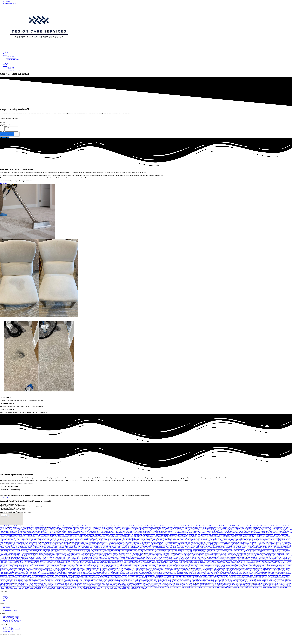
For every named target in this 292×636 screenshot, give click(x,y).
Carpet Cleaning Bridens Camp (123, 534)
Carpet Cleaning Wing (277, 586)
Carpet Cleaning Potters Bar (17, 571)
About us (5, 53)
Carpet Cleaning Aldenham (144, 525)
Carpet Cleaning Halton (123, 550)
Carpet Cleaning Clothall (202, 539)
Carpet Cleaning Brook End (162, 534)
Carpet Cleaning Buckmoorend (65, 535)
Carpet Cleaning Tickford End (237, 579)
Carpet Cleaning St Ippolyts (27, 576)
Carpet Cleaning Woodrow (201, 587)
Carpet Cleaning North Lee (120, 566)
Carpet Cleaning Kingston (163, 555)
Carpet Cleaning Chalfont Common (196, 536)
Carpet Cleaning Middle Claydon (22, 564)
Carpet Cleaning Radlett (203, 571)
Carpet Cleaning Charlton (19, 538)
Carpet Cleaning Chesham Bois (176, 538)
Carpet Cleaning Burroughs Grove (136, 535)
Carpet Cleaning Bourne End (19, 532)
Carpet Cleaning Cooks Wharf (174, 540)
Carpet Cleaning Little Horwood (24, 560)
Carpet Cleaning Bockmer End (207, 531)
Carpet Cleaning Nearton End (136, 565)
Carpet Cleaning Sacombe (214, 572)
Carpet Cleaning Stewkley (243, 576)
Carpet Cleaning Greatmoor (253, 549)
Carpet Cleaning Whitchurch (69, 586)
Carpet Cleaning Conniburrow (159, 540)
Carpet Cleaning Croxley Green (48, 542)
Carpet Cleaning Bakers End (65, 528)
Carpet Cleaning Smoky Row (135, 575)
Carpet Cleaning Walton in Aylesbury (261, 581)
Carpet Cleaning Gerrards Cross (72, 547)
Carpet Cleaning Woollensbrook (216, 587)
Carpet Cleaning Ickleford (221, 554)
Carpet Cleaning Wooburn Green (90, 587)
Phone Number (4, 124)
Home (4, 51)
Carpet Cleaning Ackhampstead (24, 525)
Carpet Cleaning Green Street (7, 550)
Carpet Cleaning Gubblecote (80, 550)
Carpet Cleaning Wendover (46, 584)
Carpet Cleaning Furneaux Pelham (267, 546)
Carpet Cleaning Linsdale (105, 558)
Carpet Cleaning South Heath (176, 575)
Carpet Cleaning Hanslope (195, 550)
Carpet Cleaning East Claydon (253, 543)
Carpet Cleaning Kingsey (151, 555)
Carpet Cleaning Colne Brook (100, 540)
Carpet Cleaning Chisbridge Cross (28, 539)
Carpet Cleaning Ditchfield (23, 543)
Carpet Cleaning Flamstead (92, 546)
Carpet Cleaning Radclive (191, 571)
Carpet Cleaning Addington (53, 525)
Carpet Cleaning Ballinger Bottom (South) (159, 528)
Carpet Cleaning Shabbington (118, 573)
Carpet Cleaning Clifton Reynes (188, 539)
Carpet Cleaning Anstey (267, 525)
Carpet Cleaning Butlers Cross (195, 535)
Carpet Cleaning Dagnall (131, 542)
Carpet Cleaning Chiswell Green (45, 539)
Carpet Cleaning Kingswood (177, 555)
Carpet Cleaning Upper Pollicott (14, 581)
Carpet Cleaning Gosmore (154, 547)
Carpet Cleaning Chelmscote (101, 538)
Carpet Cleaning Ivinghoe (270, 554)
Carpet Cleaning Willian (175, 586)
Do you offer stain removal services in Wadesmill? (13, 509)
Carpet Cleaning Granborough (168, 547)
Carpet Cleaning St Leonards (42, 576)
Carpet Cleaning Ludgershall (16, 562)
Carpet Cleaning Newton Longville (47, 566)
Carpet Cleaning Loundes (116, 561)
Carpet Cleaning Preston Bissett (74, 571)
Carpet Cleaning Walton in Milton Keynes (281, 581)
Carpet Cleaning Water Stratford (104, 583)
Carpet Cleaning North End (106, 566)
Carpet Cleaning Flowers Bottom (136, 546)
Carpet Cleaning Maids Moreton (61, 562)
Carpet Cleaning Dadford (118, 542)
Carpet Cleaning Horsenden (283, 553)
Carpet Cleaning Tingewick (251, 579)
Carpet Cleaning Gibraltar (87, 547)
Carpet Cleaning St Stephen (73, 576)
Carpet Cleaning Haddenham (94, 550)
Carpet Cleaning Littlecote (244, 560)
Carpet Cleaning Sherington (256, 573)
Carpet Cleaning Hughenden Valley (97, 554)
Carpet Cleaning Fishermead (61, 546)
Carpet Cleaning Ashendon (27, 527)
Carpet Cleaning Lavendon (99, 557)
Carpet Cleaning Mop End (248, 564)
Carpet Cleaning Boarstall (193, 531)
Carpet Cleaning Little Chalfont (185, 558)
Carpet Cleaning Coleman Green (45, 540)
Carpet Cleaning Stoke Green (33, 577)
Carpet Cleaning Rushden (201, 572)
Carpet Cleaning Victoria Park (103, 581)
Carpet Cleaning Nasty (123, 565)
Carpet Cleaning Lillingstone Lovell (89, 558)
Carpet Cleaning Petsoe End (98, 569)
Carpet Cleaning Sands (19, 573)
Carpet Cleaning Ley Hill (44, 558)
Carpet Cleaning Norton (232, 566)
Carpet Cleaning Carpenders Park (102, 536)
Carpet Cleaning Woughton (48, 588)
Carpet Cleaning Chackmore (180, 536)
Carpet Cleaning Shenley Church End (193, 573)
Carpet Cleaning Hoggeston (124, 553)
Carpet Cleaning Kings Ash (105, 555)
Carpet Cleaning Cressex (267, 540)
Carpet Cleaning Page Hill (248, 568)
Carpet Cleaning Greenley (35, 550)
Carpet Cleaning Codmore (228, 539)
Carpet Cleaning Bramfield (281, 532)
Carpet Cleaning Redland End (281, 571)
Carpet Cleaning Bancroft (194, 528)
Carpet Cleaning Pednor (11, 569)
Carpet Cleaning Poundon (31, 571)
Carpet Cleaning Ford (149, 546)
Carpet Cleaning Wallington (158, 581)
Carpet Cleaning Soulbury (149, 575)
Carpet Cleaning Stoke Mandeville (66, 577)
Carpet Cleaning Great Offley (177, 549)
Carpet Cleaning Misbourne (129, 564)
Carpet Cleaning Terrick (11, 579)
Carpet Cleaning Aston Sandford (210, 527)
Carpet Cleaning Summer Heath (186, 577)
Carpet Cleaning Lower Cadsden (177, 561)
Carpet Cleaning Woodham (187, 587)
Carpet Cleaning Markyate (120, 562)
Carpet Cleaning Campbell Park (85, 536)
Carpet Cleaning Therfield (154, 579)
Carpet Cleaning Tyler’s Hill (214, 580)
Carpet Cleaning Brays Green (49, 534)
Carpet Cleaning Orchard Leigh (172, 568)
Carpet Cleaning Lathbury (74, 557)
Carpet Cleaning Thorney (196, 579)
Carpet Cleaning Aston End (180, 527)
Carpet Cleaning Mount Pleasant (275, 564)
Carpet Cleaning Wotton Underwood (33, 588)
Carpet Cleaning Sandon (283, 572)
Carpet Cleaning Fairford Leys (183, 545)
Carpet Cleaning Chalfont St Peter (247, 536)
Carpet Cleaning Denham (238, 542)
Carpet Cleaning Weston (204, 584)
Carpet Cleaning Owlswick (210, 568)
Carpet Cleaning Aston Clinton (165, 527)
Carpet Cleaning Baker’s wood (80, 528)
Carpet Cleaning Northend (206, 566)
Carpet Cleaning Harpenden (249, 550)
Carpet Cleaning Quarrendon (162, 571)
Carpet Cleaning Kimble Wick (78, 555)
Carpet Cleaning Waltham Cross (216, 581)
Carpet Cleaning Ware (19, 583)
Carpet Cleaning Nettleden (197, 565)
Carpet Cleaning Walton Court (244, 581)
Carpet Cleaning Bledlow (107, 531)
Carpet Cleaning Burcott (109, 535)
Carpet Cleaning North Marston (135, 566)
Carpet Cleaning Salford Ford (256, 572)
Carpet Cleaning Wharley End (282, 584)
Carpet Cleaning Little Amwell (119, 558)
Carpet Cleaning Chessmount (221, 538)
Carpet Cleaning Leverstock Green (29, 558)
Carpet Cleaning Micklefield (278, 562)
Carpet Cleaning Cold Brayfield (257, 539)
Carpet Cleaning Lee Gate (201, 557)
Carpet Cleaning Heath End (68, 551)
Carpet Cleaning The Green (115, 579)
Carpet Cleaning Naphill (26, 565)
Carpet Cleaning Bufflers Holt (80, 535)
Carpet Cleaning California (29, 536)
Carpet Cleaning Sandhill (270, 572)
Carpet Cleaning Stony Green (123, 577)
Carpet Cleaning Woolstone (247, 587)
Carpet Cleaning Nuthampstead (259, 566)
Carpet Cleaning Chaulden (59, 538)
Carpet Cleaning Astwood (238, 527)
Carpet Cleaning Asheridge (40, 527)
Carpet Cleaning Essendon (141, 545)
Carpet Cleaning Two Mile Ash (170, 580)
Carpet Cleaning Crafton (242, 540)
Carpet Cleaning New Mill (241, 565)
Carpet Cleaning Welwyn (15, 584)
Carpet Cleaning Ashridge (82, 527)
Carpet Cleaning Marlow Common (164, 562)
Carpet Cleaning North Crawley (77, 566)
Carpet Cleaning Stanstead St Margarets (153, 576)
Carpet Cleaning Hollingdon (152, 553)
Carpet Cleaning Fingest (48, 546)
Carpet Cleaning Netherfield (183, 565)
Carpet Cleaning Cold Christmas (273, 539)
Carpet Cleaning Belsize (227, 530)
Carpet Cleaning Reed (5, 572)
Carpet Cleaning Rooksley (118, 572)
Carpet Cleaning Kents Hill (63, 555)
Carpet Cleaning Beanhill (161, 530)
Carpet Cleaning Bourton (33, 532)
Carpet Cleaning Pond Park (277, 569)
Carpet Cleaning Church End (143, 539)
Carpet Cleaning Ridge (48, 572)
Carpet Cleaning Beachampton (58, 530)
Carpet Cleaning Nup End (245, 566)
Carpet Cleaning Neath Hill (150, 565)
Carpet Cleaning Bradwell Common (236, 532)
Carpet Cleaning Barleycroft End (263, 528)
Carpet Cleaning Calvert (42, 536)
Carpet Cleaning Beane (148, 530)
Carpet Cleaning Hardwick (222, 550)
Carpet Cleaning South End (162, 575)
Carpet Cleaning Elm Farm (73, 545)
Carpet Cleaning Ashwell (95, 527)
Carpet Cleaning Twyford (185, 580)
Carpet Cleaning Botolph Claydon (278, 531)
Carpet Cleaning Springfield (274, 575)
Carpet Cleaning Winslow (11, 587)
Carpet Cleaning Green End (267, 549)
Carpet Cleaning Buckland (15, 535)
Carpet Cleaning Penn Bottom (69, 569)
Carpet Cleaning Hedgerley (82, 551)
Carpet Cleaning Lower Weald (257, 561)
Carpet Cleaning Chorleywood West (127, 539)
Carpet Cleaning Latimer (86, 557)
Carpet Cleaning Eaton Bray (16, 545)
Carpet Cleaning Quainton (148, 571)
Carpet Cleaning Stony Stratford (139, 577)
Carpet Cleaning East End (268, 543)
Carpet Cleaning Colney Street (131, 540)
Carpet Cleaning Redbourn (267, 571)
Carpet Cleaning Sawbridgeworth (76, 573)
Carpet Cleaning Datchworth (186, 542)
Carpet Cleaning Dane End (143, 542)
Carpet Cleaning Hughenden (81, 554)
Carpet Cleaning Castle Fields (117, 536)
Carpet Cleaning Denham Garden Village (255, 542)
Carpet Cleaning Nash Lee (96, 565)
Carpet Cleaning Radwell (229, 571)
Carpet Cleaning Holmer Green (214, 553)
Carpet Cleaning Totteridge (15, 580)
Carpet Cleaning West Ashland (77, 584)
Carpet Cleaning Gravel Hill (201, 547)
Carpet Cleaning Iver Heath (256, 554)
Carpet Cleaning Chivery (59, 539)
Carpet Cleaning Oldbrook (145, 568)
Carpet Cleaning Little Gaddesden (249, 558)
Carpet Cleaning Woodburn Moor (156, 587)
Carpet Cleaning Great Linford (114, 549)
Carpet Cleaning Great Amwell (229, 547)
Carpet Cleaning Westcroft (164, 584)
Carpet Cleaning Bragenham (268, 532)
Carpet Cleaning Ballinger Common (178, 528)
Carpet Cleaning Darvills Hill (172, 542)
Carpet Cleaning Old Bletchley (36, 568)
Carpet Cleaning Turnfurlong (114, 580)
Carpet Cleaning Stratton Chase (154, 577)
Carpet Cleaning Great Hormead (50, 549)
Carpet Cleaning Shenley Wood (226, 573)
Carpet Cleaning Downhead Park (79, 543)
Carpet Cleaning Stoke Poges (82, 577)
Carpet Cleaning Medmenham (250, 562)
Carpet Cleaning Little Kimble (39, 560)
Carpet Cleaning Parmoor (275, 568)
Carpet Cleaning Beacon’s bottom (103, 530)
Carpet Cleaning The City (86, 579)
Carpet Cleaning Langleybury (60, 557)
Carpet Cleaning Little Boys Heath (153, 558)
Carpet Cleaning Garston (17, 547)
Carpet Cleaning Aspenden (120, 527)
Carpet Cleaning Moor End (220, 564)
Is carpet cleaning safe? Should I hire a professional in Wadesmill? (17, 512)
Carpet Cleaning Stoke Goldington (17, 577)
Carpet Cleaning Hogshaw (138, 553)
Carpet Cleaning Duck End (142, 543)
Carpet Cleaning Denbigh (225, 542)
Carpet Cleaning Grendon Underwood (51, 550)
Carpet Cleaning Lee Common (186, 557)
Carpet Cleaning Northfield (219, 566)
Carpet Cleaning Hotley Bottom (51, 554)
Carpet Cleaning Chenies (115, 538)
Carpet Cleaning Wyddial (116, 588)
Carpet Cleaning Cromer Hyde (281, 540)
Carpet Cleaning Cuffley (105, 542)
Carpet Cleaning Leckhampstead (144, 557)
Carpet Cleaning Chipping (13, 539)
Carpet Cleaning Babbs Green (50, 528)
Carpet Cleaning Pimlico (170, 569)
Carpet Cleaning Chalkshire (262, 536)
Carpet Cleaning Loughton (103, 561)
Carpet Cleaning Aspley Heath (134, 527)
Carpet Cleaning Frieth (201, 546)
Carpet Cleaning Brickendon (79, 534)
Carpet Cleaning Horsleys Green (8, 554)
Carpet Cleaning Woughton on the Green (66, 588)
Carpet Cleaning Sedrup (90, 573)
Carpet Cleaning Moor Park (234, 564)
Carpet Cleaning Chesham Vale (192, 538)
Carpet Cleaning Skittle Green (80, 575)
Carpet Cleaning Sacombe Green (229, 572)
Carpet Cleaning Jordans (24, 555)
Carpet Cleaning (10, 56)
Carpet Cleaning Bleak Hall (93, 531)
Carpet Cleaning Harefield (236, 550)
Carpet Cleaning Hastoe (275, 550)
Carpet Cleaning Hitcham (84, 553)
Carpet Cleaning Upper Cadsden (272, 580)
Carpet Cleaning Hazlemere (54, 551)
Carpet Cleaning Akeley (92, 525)
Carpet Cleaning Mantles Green (91, 562)
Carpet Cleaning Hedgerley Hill (130, 551)
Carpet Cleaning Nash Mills (110, 565)
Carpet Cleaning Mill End (81, 564)
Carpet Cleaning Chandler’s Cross (278, 536)
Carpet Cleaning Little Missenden (147, 560)
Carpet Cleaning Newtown (62, 566)
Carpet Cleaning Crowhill (20, 542)
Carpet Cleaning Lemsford (214, 557)
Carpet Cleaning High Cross (243, 551)
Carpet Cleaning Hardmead (209, 550)
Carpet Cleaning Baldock (94, 528)
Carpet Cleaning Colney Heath (115, 540)
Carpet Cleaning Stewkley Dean (258, 576)
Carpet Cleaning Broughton (193, 534)
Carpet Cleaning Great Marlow (129, 549)
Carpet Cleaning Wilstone (202, 586)
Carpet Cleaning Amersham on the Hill (224, 525)
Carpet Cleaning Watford (173, 583)
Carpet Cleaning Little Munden (163, 560)
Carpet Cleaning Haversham (11, 551)
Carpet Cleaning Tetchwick (36, 579)
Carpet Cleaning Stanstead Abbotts (135, 576)
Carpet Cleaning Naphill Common (41, 565)
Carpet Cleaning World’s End (262, 587)
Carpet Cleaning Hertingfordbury (215, 551)
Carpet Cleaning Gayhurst (42, 547)
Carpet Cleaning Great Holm (35, 549)
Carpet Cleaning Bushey (166, 535)
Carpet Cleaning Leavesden (129, 557)
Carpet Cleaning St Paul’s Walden (58, 576)
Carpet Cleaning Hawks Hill (25, 551)
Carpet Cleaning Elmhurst (86, 545)
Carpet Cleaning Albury (104, 525)
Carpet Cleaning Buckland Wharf (49, 535)
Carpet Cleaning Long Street (46, 561)
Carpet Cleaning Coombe (189, 540)
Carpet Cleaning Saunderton (44, 573)
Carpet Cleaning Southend (235, 575)
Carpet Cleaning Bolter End (222, 531)
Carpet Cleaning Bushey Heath (179, 535)
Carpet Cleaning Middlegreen (53, 564)
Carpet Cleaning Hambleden (150, 550)
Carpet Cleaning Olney (158, 568)
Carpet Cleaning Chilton (276, 538)
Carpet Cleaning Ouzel (185, 568)
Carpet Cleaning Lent (241, 557)
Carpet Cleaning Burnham (121, 535)
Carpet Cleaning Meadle (236, 562)
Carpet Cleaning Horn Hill (269, 553)
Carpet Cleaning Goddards (127, 547)
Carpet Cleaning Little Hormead (7, 560)
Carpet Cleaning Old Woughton (131, 568)
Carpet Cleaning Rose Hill (131, 572)
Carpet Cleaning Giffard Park (101, 547)
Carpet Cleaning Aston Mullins (194, 527)
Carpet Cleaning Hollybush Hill (199, 553)
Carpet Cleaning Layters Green (114, 557)
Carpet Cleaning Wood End (105, 587)
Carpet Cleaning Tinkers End (266, 579)
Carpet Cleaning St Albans (14, 576)
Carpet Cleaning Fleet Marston (119, 546)
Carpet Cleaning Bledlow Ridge (142, 531)
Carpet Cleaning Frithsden (227, 546)
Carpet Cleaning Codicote (215, 539)
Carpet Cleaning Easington (223, 543)
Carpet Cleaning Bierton (34, 531)
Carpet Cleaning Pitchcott (233, 569)
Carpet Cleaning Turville (127, 580)
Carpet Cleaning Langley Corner (44, 557)
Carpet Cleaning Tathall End (259, 577)
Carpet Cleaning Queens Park (177, 571)
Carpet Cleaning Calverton (70, 536)
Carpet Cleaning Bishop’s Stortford (49, 531)
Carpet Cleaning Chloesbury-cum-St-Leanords (77, 539)
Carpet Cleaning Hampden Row (165, 550)
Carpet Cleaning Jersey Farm (10, 555)
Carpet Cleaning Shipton (269, 573)
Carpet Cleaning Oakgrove (274, 566)
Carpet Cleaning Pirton (194, 569)
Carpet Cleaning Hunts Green (155, 554)
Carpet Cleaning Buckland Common (31, 535)
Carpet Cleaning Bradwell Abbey (219, 532)
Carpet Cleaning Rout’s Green (146, 572)
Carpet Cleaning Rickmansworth (35, 572)
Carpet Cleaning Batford (17, 530)
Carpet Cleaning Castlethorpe (146, 536)
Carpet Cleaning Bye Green (209, 535)
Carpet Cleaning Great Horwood (67, 549)
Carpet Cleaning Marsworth (223, 562)
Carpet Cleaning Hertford (184, 551)
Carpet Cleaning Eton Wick (155, 545)
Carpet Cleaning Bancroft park (208, 528)
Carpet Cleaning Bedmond (187, 530)
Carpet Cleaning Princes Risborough (105, 571)
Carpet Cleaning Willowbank (189, 586)
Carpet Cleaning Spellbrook (260, 575)
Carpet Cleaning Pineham (182, 569)
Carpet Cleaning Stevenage (230, 576)
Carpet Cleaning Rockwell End (90, 572)
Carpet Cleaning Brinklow (149, 534)
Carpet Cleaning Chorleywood (110, 539)
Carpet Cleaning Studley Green (170, 577)
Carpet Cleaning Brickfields (108, 534)
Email (1, 122)
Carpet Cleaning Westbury (138, 584)
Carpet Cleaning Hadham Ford (109, 550)
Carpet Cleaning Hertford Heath (199, 551)
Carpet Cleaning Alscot (157, 525)
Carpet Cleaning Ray (255, 571)
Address (2, 125)
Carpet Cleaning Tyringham (228, 580)
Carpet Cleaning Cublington (77, 542)
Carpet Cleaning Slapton (94, 575)
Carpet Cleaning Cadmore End (250, 535)
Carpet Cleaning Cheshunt (206, 538)
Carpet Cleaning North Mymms (151, 566)
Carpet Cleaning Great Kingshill (98, 549)
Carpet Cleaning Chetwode (234, 538)
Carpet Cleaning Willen (163, 586)
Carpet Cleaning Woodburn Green (139, 587)
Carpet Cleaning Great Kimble (82, 549)
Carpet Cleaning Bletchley (157, 531)
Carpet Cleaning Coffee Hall (242, 539)
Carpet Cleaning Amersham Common (186, 525)
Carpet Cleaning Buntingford (95, 535)
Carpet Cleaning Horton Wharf (35, 554)
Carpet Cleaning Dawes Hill (200, 542)
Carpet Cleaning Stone (110, 577)
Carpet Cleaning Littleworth (258, 560)
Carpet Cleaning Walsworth (187, 581)
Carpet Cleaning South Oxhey (207, 575)
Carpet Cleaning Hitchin (97, 553)
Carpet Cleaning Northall (165, 566)
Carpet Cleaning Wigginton (150, 586)
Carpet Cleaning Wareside (31, 583)
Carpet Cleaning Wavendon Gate (218, 583)
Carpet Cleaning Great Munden (162, 549)
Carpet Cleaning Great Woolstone (207, 549)
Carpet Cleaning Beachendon (73, 530)
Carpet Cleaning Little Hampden (281, 558)
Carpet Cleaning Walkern (145, 581)
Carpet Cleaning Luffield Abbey (31, 562)
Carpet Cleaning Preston (60, 571)
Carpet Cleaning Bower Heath (107, 532)
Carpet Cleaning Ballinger (125, 528)
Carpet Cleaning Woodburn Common (121, 587)
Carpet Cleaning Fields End (22, 546)
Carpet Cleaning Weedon (232, 583)
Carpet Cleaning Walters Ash (201, 581)
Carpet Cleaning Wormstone (16, 588)
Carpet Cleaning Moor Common (205, 564)
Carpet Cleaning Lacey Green (254, 555)
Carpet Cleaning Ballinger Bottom (140, 528)
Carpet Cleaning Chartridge (45, 538)
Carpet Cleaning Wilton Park (232, 586)
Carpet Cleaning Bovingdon (59, 532)
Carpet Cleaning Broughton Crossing (209, 534)
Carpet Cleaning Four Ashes (188, 546)
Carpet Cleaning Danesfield (157, 542)
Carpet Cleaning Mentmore (264, 562)
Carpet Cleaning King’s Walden (136, 555)
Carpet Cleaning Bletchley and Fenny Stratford (175, 531)
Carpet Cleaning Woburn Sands (25, 587)
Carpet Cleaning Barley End (248, 528)
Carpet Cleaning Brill (137, 534)
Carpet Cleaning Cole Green (30, 540)
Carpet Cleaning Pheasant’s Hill (126, 569)
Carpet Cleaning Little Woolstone (212, 560)
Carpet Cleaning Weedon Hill (246, 583)
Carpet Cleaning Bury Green (152, 535)
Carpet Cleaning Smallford (120, 575)
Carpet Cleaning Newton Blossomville (13, 566)
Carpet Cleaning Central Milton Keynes (163, 536)
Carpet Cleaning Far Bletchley (198, 545)
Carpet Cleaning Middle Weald (38, 564)
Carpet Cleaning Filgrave (36, 546)
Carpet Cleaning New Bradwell (211, 565)
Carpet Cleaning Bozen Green (162, 532)
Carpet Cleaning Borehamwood (249, 531)
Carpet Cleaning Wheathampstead (8, 586)
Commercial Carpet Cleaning (13, 59)
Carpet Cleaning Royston (174, 572)
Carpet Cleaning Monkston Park (189, 564)
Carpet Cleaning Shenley (159, 573)
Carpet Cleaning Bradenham (177, 532)
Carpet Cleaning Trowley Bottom (98, 580)
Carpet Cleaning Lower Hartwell (207, 561)
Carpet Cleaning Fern (10, 546)
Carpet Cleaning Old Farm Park (52, 568)
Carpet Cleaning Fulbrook (240, 546)
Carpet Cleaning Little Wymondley (229, 560)
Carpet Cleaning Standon (102, 576)
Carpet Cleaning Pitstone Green (248, 569)
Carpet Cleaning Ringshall (75, 572)
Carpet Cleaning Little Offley (178, 560)
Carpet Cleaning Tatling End (274, 577)
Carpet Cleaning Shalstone (132, 573)
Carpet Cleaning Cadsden (265, 535)
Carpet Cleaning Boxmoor (135, 532)
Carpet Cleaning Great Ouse (192, 549)
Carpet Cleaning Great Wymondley (224, 549)
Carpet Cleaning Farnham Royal (247, 545)
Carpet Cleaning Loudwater (89, 561)
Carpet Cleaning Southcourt (221, 575)
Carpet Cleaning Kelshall (36, 555)
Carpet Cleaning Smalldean (107, 575)
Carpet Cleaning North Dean (92, 566)
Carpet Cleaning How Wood (67, 554)
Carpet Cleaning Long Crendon (15, 561)
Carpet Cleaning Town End (43, 580)
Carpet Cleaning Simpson (38, 575)
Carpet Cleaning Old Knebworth (99, 568)
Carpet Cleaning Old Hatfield (84, 568)
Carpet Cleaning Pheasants (112, 569)
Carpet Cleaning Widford (109, 586)
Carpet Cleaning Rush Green (187, 572)
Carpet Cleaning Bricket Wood (94, 534)
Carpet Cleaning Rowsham (160, 572)
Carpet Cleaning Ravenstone (242, 571)
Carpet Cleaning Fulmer (252, 546)
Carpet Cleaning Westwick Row (253, 584)
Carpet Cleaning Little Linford (70, 560)
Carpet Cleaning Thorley (167, 579)
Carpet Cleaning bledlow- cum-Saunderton (123, 531)
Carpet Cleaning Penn (56, 569)
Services (5, 55)
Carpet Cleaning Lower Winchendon (274, 561)
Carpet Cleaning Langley (30, 557)
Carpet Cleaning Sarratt (30, 573)
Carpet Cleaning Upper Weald (29, 581)
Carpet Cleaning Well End (276, 583)
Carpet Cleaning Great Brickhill (245, 547)
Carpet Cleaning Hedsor (144, 551)
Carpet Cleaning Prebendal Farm (45, 571)
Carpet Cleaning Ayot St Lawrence (19, 528)
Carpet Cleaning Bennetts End (269, 530)
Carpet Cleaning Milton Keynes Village (113, 564)
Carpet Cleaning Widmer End (123, 586)
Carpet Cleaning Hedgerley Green (114, 551)
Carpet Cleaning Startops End (199, 576)
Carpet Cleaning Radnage (216, 571)
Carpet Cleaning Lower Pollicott (241, 561)
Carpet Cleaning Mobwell (143, 564)
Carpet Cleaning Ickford (209, 554)
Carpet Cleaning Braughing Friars (33, 534)
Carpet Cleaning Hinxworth (71, 553)
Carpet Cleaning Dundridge (169, 543)
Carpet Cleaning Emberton (111, 545)
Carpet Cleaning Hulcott (112, 554)
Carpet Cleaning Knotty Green (224, 555)
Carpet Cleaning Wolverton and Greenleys (58, 587)
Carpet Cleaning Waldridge (132, 581)
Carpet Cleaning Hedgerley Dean (97, 551)
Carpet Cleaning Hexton (230, 551)
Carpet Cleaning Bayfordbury (43, 530)
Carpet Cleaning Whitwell (96, 586)
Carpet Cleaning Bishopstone (65, 531)
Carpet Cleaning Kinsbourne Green (193, 555)
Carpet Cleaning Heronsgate (171, 551)
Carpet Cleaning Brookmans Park (178, 534)
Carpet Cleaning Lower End (192, 561)
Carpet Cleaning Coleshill (60, 540)
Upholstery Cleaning (11, 58)
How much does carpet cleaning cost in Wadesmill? (13, 508)
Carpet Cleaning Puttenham (135, 571)
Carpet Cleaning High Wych (257, 551)
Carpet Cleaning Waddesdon (118, 581)
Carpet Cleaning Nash (84, 565)
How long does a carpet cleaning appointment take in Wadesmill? (17, 511)
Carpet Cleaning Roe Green (105, 572)
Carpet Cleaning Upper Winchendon (46, 581)
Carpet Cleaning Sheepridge (145, 573)
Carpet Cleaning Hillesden (28, 553)
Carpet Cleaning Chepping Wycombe (131, 538)
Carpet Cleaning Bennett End (254, 530)
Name (1, 121)
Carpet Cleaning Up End (241, 580)
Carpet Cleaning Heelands (157, 551)
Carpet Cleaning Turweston (156, 580)
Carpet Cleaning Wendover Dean (62, 584)
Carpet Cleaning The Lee (142, 579)
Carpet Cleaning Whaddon (268, 584)
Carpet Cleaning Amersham (169, 525)
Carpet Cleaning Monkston (174, 564)
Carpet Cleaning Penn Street (84, 569)
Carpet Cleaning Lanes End (16, 557)
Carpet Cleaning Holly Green (166, 553)
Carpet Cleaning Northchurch (192, 566)
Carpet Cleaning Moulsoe (261, 564)
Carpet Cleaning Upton (61, 581)
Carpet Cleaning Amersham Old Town (205, 525)
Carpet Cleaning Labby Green (239, 555)
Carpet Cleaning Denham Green (273, 542)
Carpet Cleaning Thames (73, 579)
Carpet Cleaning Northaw (178, 566)
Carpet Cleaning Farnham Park (231, 545)
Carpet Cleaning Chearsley (72, 538)
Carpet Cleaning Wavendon (202, 583)
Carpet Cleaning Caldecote (277, 535)
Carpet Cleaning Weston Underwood (236, 584)
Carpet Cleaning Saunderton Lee (59, 573)
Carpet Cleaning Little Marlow (101, 560)
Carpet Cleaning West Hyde (108, 584)
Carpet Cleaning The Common (100, 579)
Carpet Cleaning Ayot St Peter (35, 528)
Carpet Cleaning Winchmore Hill (263, 586)
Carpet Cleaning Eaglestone (210, 543)
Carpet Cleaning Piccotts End (142, 569)
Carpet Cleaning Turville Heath (141, 580)
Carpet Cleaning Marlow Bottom (148, 562)
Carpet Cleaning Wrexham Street (84, 588)
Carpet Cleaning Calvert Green (56, 536)
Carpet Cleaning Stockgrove (273, 576)
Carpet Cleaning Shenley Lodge (210, 573)
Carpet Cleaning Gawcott (29, 547)
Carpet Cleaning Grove (66, 550)
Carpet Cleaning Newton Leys (30, 566)
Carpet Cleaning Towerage (29, 580)
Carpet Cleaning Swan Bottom (217, 577)
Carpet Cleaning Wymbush (139, 588)
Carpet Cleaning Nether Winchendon (167, 565)
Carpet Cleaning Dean (213, 542)
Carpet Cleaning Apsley (279, 525)
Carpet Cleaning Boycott (148, 532)
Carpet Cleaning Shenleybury (242, 573)
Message (2, 131)
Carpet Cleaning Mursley (14, 565)
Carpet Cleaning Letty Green (13, 558)
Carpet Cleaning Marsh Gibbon (193, 562)
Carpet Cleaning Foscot (175, 546)
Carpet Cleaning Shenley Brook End (174, 573)
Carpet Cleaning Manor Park (76, 562)
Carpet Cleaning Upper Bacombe (256, 580)
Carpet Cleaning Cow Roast (229, 540)
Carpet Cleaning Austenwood (265, 527)
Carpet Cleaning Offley (23, 568)
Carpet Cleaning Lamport (282, 555)
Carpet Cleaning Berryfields (6, 531)
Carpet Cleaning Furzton (282, 546)
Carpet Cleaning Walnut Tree (173, 581)
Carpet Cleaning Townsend (56, 580)
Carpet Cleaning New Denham (227, 565)
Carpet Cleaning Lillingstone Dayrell (71, 558)
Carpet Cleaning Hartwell (263, 550)
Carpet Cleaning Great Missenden (146, 549)
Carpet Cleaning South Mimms (191, 575)
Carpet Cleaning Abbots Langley (8, 525)
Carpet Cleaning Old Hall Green (68, 568)
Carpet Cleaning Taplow (246, 577)
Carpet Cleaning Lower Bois (161, 561)
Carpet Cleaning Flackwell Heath (77, 546)
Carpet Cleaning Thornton (208, 579)
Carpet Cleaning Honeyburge (255, 553)
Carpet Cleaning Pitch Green (220, 569)
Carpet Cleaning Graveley (215, 547)
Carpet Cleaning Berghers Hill (284, 530)
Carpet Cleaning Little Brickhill (169, 558)
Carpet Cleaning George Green (56, 547)
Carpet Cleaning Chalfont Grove (213, 536)
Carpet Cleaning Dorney (36, 543)
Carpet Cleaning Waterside (159, 583)
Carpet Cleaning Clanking (157, 539)
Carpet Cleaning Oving (197, 568)
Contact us (5, 52)
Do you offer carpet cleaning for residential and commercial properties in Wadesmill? (21, 507)
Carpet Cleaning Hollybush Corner (182, 553)
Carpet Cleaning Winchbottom (247, 586)
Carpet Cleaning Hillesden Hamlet (43, 553)
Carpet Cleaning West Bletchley (93, 584)
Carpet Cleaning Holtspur (229, 553)
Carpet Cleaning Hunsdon (125, 554)
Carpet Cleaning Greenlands (21, 550)
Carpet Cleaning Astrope (225, 527)
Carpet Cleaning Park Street (262, 568)
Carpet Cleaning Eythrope (168, 545)
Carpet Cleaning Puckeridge (121, 571)
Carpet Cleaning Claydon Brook (172, 539)
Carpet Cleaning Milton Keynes (95, 564)
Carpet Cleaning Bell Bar (200, 530)
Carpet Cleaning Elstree (99, 545)
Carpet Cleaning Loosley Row (75, 561)
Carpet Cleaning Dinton (10, 543)
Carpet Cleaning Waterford (132, 583)
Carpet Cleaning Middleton (67, 564)
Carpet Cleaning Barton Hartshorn (280, 528)
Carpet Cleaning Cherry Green (147, 538)
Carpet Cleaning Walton (231, 581)
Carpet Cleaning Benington (240, 530)
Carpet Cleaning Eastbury (281, 543)
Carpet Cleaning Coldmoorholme (15, 540)
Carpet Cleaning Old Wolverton (115, 568)
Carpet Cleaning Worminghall (276, 587)
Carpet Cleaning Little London (86, 560)
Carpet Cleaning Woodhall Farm (172, 587)
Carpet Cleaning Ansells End (254, 525)
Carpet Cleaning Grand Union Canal (185, 547)
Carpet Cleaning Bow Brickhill (91, 532)
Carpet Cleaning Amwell (240, 525)
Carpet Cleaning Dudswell (156, 543)
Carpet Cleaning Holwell (242, 553)
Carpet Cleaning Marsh (179, 562)
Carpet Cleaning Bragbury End (252, 532)
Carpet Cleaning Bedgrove (173, 530)
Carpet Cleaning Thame (61, 579)
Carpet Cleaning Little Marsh (116, 560)
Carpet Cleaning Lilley (56, 558)
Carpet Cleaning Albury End (117, 525)
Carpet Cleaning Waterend (118, 583)
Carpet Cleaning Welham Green (261, 583)
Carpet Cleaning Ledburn (158, 557)
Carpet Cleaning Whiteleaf (83, 586)
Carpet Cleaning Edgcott (30, 545)
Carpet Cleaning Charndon (31, 538)
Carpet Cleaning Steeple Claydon (215, 576)
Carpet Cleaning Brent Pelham (64, 534)
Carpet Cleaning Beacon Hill (88, 530)
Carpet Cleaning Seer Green (103, 573)
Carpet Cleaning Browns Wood (226, 534)
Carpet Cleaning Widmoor (137, 586)
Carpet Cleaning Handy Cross (181, 550)
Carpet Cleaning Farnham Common (214, 545)
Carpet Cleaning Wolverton (40, 587)
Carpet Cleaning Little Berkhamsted (135, 558)
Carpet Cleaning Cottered (215, 540)
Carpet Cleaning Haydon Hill (40, 551)
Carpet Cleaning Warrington (60, 583)
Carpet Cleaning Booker (235, 531)
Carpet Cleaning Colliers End (74, 540)
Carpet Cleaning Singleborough (52, 575)
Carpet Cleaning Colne (87, 540)
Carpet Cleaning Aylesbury (279, 527)
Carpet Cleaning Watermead (146, 583)
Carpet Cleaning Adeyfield (66, 525)
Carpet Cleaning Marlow (133, 562)
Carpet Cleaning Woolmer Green (232, 587)
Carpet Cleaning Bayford (29, 530)
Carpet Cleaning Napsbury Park (71, 565)
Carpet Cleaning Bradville (190, 532)
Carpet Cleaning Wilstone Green (217, 586)
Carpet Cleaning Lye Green (45, 562)
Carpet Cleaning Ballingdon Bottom (109, 528)
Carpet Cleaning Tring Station (82, 580)
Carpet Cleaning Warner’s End (45, 583)
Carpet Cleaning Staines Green (87, 576)
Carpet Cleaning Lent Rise (253, 557)
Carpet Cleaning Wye (127, 588)
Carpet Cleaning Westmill (192, 584)
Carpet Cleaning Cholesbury (95, 539)
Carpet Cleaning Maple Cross (106, 562)
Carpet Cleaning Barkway (222, 528)
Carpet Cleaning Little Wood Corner (194, 560)
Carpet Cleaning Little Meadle (131, 560)
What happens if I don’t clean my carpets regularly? (13, 505)
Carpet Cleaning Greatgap (240, 549)
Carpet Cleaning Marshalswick (208, 562)
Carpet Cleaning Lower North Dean (224, 561)
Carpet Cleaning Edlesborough (43, 545)
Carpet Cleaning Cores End (202, 540)
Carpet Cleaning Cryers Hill (63, 542)
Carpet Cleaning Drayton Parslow (127, 543)
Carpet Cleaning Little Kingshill (55, 560)
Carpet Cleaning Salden (243, 572)
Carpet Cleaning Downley (93, 543)
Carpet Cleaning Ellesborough (59, 545)
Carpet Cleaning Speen (247, 575)
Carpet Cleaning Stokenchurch (97, 577)
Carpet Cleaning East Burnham (238, 543)
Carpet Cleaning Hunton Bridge (139, 554)
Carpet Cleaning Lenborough (228, 557)
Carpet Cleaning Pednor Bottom (25, 569)
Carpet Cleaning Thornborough (181, 579)
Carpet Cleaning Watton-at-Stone (187, 583)
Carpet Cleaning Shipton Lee (7, 575)
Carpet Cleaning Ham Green (136, 550)
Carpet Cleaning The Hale (128, 579)
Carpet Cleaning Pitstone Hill (263, 569)
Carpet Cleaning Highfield (14, 553)
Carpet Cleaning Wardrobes (6, 583)
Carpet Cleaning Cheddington (87, 538)
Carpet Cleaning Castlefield (132, 536)
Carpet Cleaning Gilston (114, 547)
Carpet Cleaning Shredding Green (23, 575)
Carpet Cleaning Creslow (255, 540)
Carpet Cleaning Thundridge (222, 579)
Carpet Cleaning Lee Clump (172, 557)
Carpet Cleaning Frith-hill (214, 546)
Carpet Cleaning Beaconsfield (119, 530)
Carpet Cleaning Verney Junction (88, 581)
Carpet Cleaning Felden (273, 545)
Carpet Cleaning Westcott (151, 584)
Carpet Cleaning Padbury (235, 568)
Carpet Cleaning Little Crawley (232, 558)
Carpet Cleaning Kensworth (50, 555)
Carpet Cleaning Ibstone (196, 554)
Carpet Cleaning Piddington (156, 569)
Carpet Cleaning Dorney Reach (50, 543)
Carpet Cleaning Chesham (162, 538)
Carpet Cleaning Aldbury (131, 525)
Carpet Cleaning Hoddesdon (110, 553)
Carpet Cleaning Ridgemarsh (62, 572)
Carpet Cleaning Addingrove (39, 525)
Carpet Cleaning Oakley (11, 568)
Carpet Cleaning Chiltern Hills (262, 538)
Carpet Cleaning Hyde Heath (183, 554)
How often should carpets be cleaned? (10, 504)
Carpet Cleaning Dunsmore (183, 543)
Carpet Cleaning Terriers (23, 579)
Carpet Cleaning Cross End (6, 542)
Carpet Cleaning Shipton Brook (283, 573)
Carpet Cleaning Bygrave (223, 535)
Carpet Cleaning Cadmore (236, 535)
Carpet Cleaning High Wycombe (272, 551)
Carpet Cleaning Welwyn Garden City (30, 584)
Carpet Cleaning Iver (245, 554)
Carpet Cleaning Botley (263, 531)
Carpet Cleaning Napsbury (56, 565)
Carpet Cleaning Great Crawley (261, 547)
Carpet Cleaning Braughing (18, 534)
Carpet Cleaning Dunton (197, 543)
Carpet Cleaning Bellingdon (214, 530)
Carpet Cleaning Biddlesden (21, 531)
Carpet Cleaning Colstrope (145, 540)
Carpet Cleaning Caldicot (16, 536)
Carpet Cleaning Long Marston (31, 561)
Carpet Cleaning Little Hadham (265, 558)
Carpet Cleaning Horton (22, 554)
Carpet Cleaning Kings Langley (120, 555)
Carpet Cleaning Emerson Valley (127, 545)
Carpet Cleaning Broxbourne (242, 534)
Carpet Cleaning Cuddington (92, 542)
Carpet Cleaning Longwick (60, 561)
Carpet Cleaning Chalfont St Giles (230, 536)
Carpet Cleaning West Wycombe (123, 584)
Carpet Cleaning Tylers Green (199, 580)
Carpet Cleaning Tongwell (280, 579)
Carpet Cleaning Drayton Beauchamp (110, 543)
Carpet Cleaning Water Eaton (75, 583)
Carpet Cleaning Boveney (46, 532)
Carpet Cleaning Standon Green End (117, 576)
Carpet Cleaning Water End (89, 583)
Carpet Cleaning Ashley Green (68, 527)
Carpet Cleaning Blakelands (79, 531)
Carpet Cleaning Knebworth (209, 555)
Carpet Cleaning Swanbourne (233, 577)
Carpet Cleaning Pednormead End (42, 569)
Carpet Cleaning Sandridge (6, 573)
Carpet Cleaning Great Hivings (20, 549)
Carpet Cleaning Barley (234, 528)
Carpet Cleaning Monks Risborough (159, 564)
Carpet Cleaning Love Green (130, 561)
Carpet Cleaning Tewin (49, 579)
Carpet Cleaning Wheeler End (24, 586)
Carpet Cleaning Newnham (271, 565)
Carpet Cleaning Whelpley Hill (39, 586)
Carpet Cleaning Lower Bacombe (146, 561)
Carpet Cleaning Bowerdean (122, 532)
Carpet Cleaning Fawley (261, 545)
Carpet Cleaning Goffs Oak (141, 547)
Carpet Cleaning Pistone (206, 569)
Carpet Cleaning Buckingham (273, 534)
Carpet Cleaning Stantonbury (171, 576)
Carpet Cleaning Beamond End (134, 530)
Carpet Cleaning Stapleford (184, 576)
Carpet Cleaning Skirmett (66, 575)
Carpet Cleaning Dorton (64, 543)
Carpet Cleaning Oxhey (223, 568)
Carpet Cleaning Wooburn (75, 587)
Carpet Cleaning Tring (69, 580)
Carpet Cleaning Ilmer (233, 554)
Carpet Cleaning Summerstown (202, 577)
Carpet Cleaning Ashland (54, 527)
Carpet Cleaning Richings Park (18, 572)
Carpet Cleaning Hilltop (58, 553)
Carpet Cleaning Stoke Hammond (49, 577)
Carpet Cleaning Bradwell (204, 532)
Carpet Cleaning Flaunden (105, 546)
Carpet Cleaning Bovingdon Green (75, 532)
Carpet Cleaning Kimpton (92, 555)
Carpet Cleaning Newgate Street (256, 565)
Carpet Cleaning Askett (107, 527)
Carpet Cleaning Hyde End (169, 554)
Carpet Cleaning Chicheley (248, 538)
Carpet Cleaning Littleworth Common (274, 560)
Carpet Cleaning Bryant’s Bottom (257, 534)
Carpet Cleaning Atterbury (251, 527)
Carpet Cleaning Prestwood (88, 571)
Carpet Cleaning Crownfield (33, 542)
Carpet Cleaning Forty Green (162, 546)
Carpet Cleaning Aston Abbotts (149, 527)
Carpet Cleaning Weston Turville (219, 584)
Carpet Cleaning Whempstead (55, 586)
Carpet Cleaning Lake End (268, 555)
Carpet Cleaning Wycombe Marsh (101, 588)
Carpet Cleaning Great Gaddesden (277, 547)
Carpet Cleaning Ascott (14, 527)
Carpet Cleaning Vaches (73, 581)
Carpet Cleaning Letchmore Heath (268, 557)
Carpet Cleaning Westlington (178, 584)
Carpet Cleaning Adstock (80, 525)
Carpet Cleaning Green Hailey (282, 549)
